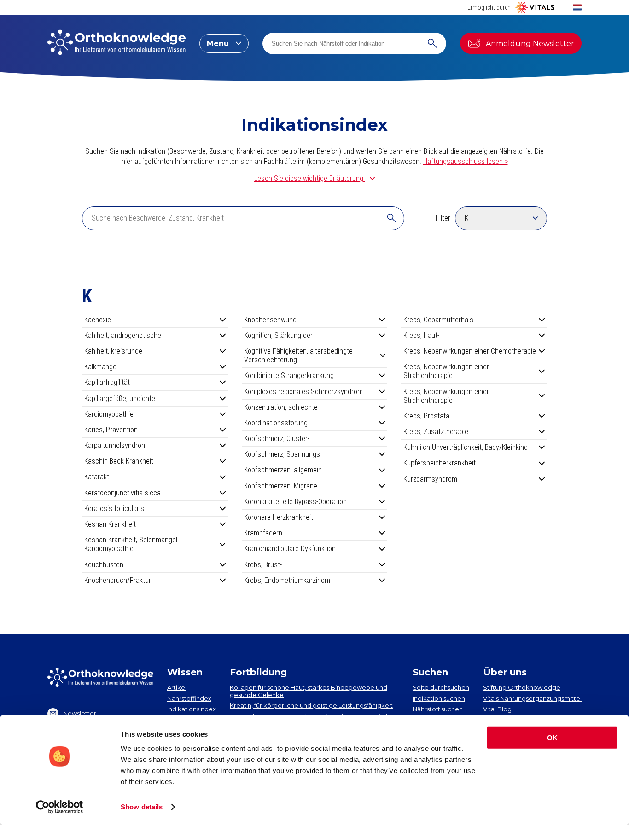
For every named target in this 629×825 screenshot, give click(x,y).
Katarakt (96, 476)
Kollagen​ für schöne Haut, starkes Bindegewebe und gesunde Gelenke (308, 691)
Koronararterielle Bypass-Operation (295, 501)
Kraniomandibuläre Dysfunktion (290, 548)
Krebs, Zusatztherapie (435, 431)
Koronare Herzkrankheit (278, 517)
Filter (443, 218)
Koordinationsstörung (276, 422)
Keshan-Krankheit (110, 524)
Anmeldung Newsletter (530, 43)
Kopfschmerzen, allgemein (283, 469)
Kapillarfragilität (107, 382)
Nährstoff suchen (438, 709)
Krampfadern (263, 533)
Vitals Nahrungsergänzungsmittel (532, 698)
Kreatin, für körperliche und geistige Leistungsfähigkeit (311, 705)
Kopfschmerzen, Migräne (280, 486)
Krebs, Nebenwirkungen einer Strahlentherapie (446, 371)
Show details (142, 807)
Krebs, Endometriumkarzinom (287, 580)
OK (552, 738)
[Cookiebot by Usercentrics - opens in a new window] (59, 807)
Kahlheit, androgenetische (122, 335)
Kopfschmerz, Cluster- (276, 438)
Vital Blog (497, 709)
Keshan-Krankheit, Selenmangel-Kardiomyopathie (131, 544)
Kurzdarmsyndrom (430, 479)
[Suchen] (432, 43)
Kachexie (97, 319)
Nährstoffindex (189, 698)
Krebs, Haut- (421, 335)
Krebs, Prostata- (427, 416)
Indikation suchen (439, 698)
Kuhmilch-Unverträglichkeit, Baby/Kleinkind (465, 447)
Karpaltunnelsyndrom (115, 445)
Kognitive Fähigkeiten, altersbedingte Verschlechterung (298, 355)
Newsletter (79, 713)
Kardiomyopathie (109, 414)
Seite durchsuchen (441, 687)
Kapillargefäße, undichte (119, 398)
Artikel (176, 687)
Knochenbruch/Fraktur (117, 580)
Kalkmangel (101, 366)
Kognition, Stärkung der (278, 335)
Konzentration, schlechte (281, 407)
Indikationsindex (191, 709)
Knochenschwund (270, 319)
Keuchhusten (103, 564)
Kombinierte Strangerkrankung (289, 375)
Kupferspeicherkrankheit (439, 463)
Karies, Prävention (111, 429)
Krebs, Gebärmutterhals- (439, 319)
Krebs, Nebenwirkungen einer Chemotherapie (469, 351)
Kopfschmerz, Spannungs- (283, 454)
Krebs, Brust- (263, 564)
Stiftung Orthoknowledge (521, 687)
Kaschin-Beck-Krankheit (118, 461)
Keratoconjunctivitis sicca (122, 492)
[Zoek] (392, 218)
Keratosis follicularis (114, 508)
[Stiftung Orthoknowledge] (116, 43)
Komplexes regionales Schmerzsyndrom (303, 391)
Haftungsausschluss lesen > (465, 161)
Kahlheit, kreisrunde (113, 351)
